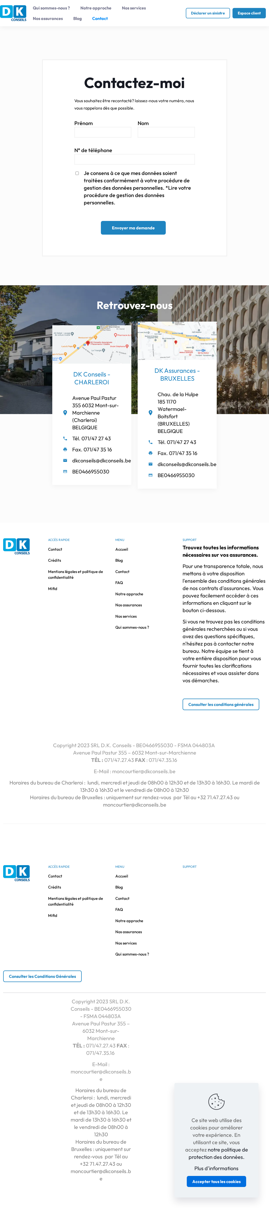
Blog (119, 560)
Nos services (126, 616)
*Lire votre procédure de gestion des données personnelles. (137, 195)
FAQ (119, 582)
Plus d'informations (216, 1168)
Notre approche (129, 593)
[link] (91, 344)
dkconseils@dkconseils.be (101, 460)
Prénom (83, 123)
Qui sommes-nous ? (132, 627)
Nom (143, 123)
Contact (55, 549)
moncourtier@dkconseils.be (143, 771)
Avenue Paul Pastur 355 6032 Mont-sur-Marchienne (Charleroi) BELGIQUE (95, 413)
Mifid (52, 588)
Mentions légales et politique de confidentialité (75, 574)
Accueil (121, 549)
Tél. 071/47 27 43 (91, 438)
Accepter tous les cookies (216, 1181)
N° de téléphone (93, 150)
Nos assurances (128, 604)
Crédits (54, 560)
